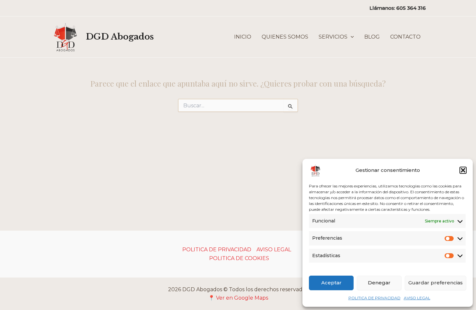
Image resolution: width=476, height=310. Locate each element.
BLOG (372, 37)
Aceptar (331, 283)
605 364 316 (411, 8)
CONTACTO (405, 37)
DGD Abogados (120, 36)
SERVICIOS (333, 37)
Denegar (379, 283)
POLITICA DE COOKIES (239, 258)
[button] (463, 170)
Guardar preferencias (435, 283)
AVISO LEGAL (417, 297)
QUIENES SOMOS (285, 37)
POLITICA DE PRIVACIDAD (374, 297)
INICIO (242, 37)
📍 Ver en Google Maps (238, 298)
